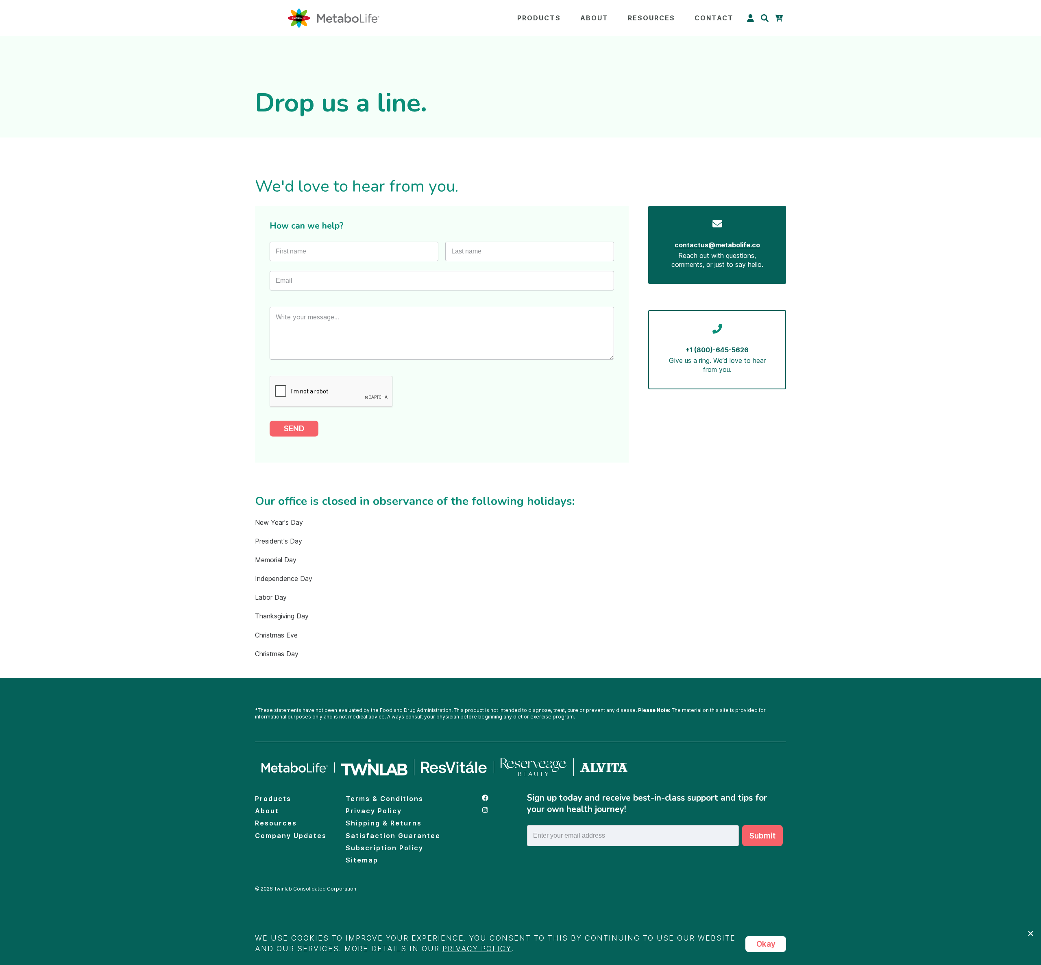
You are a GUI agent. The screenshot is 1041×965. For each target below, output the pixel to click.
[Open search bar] (765, 18)
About (594, 18)
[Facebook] (498, 798)
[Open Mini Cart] (779, 18)
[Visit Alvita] (604, 767)
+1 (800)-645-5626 (717, 350)
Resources (651, 18)
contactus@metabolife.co (717, 245)
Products (539, 18)
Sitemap (362, 860)
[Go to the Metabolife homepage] (295, 767)
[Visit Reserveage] (534, 767)
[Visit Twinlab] (374, 767)
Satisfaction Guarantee (393, 836)
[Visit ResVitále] (454, 767)
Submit (762, 836)
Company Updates (291, 836)
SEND (294, 428)
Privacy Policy (374, 811)
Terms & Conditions (384, 799)
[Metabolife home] (333, 18)
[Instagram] (498, 810)
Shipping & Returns (384, 823)
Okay (765, 944)
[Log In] (750, 18)
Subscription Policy (384, 848)
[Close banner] (1031, 933)
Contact (714, 18)
